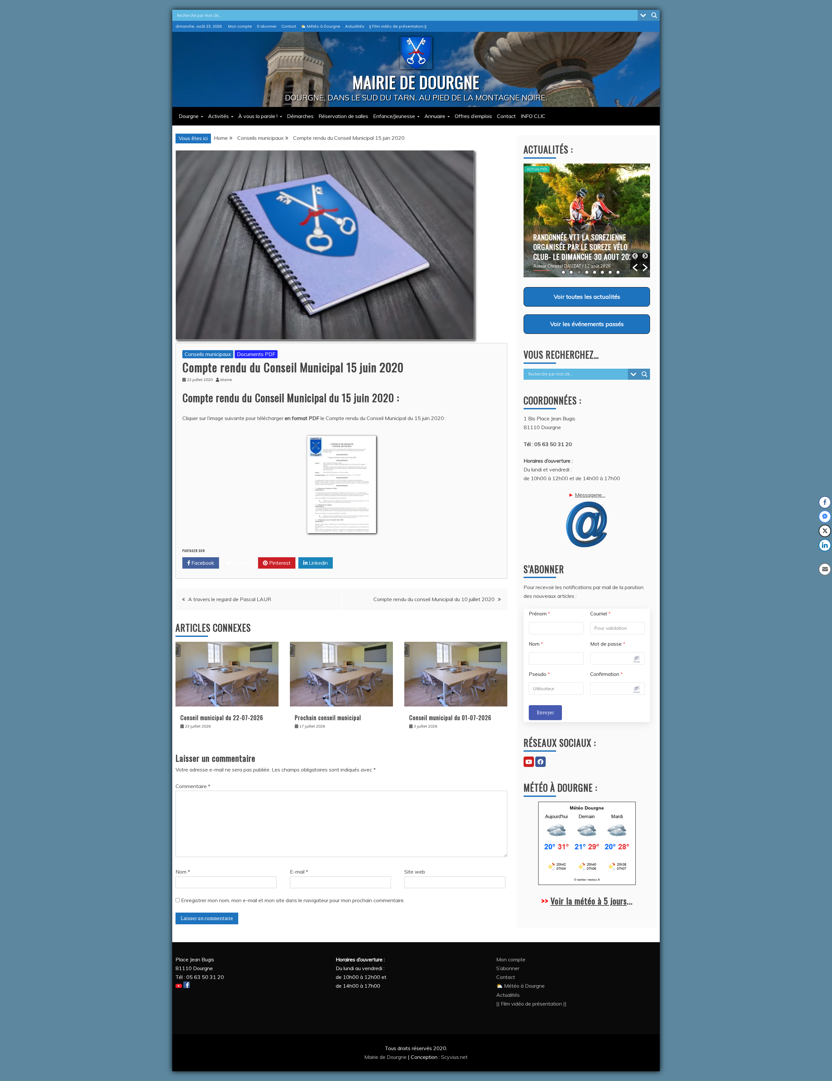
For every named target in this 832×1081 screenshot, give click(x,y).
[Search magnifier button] (654, 15)
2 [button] (571, 272)
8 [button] (618, 272)
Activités (218, 116)
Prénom (539, 614)
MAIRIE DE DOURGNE (416, 82)
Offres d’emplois (473, 116)
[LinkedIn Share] (825, 545)
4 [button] (587, 272)
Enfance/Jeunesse (394, 116)
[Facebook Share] (825, 502)
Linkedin (317, 563)
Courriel (600, 614)
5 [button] (594, 272)
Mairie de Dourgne (386, 1057)
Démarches (300, 116)
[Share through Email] (825, 569)
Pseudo (539, 674)
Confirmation (606, 674)
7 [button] (610, 272)
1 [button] (563, 272)
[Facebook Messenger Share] (825, 516)
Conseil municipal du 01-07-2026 (450, 717)
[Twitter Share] (825, 531)
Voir (587, 296)
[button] (635, 261)
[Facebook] (540, 762)
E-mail (299, 871)
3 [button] (579, 272)
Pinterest (279, 563)
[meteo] (587, 870)
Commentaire (193, 786)
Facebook (202, 563)
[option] (587, 220)
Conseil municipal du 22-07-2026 (221, 717)
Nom (183, 871)
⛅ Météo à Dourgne (320, 26)
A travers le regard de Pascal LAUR (229, 599)
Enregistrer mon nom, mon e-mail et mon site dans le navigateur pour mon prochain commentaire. (293, 900)
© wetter (580, 879)
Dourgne (189, 116)
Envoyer (545, 713)
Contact (288, 26)
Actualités (354, 26)
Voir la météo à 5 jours (589, 900)
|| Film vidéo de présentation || (397, 26)
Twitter (241, 563)
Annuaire (434, 116)
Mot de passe (607, 644)
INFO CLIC (533, 116)
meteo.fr (594, 879)
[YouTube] (529, 762)
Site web (414, 871)
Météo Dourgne (587, 808)
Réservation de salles (343, 116)
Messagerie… (590, 495)
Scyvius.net (454, 1057)
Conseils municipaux (208, 354)
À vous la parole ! (258, 116)
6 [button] (602, 272)
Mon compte (240, 26)
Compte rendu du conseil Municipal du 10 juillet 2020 (434, 599)
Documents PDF (256, 354)
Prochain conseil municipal (328, 717)
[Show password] (636, 658)
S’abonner (267, 26)
